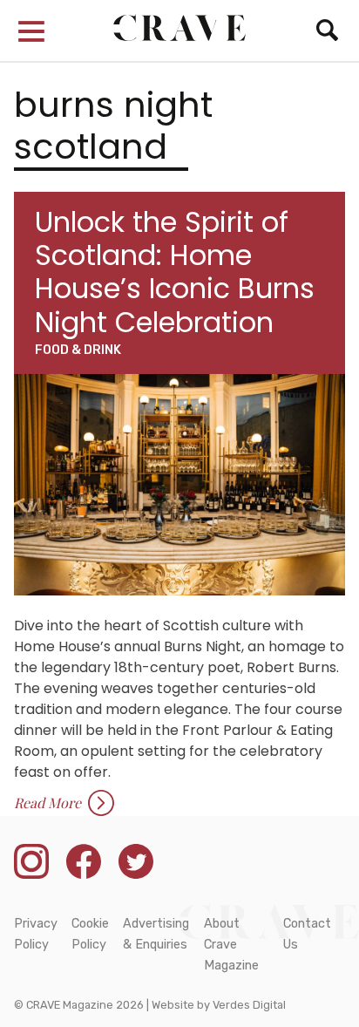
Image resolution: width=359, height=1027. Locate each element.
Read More (47, 802)
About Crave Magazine (231, 944)
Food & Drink (78, 350)
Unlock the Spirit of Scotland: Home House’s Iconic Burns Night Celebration (175, 272)
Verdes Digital (249, 1004)
